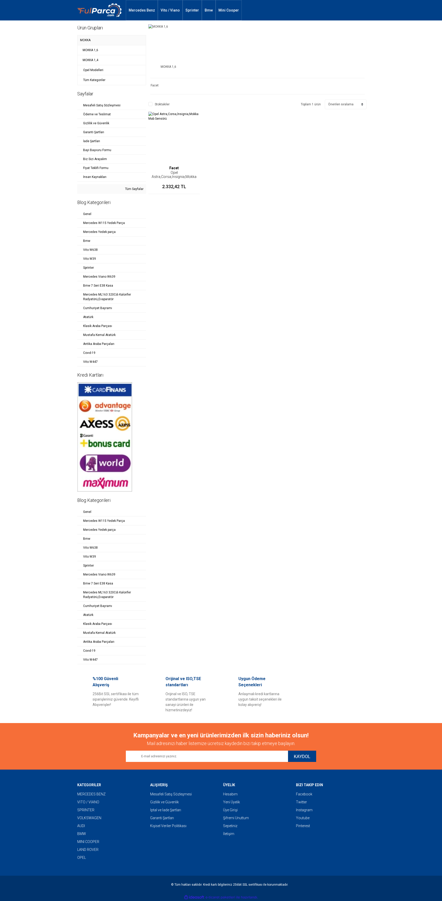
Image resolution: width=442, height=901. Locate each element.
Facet (174, 168)
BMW (81, 834)
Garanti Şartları (162, 818)
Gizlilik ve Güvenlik (164, 802)
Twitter (301, 802)
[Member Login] (341, 10)
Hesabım (230, 794)
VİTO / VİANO (88, 802)
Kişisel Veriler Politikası (168, 826)
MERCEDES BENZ (91, 794)
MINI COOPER (88, 842)
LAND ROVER (87, 850)
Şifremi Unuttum (236, 818)
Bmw (209, 10)
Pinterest (303, 826)
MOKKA (85, 40)
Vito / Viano (170, 10)
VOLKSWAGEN (89, 818)
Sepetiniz (230, 826)
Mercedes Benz (142, 10)
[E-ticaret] (220, 897)
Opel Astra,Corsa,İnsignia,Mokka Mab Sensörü (174, 177)
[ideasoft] (194, 897)
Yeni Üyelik (231, 802)
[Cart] (357, 10)
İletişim (228, 834)
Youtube (303, 818)
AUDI (81, 826)
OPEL (81, 857)
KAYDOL (302, 756)
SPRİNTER (85, 810)
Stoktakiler (162, 104)
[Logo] (99, 10)
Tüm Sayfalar (133, 189)
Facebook (304, 794)
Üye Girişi (230, 810)
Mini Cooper (228, 10)
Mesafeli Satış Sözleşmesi (171, 794)
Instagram (304, 810)
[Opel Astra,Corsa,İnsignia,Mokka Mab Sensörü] (174, 137)
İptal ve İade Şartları (165, 810)
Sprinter (192, 10)
